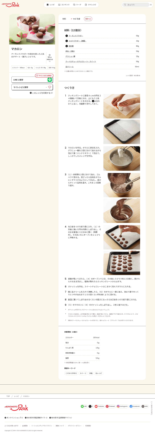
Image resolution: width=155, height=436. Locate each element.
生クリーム (70, 66)
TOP (8, 396)
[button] (135, 5)
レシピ (16, 396)
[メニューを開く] (150, 4)
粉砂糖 (71, 46)
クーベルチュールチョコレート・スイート (81, 61)
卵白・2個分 (70, 51)
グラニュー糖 (70, 56)
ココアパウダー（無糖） (77, 41)
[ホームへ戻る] (10, 4)
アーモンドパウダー (76, 36)
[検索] (125, 4)
